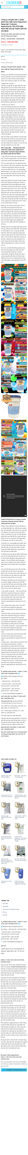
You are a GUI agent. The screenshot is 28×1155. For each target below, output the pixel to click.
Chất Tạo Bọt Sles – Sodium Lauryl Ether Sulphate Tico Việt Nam (20, 883)
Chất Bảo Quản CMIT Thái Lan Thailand (6, 776)
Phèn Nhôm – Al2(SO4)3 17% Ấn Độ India (20, 776)
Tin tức (5, 912)
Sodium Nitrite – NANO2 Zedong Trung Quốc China (20, 817)
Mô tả (2, 56)
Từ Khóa (3, 59)
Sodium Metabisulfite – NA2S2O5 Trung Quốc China (6, 838)
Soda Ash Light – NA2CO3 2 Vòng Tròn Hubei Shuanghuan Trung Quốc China (7, 861)
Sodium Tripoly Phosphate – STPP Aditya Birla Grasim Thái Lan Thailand (21, 839)
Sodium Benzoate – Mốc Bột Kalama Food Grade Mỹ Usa (20, 797)
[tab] (14, 56)
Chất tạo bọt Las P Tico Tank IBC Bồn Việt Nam (6, 796)
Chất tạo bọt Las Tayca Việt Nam (6, 882)
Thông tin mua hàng (7, 62)
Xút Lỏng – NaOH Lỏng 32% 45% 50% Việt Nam (20, 859)
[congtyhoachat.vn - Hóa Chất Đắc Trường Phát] (14, 2)
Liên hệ (5, 915)
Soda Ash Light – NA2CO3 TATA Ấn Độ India (6, 817)
